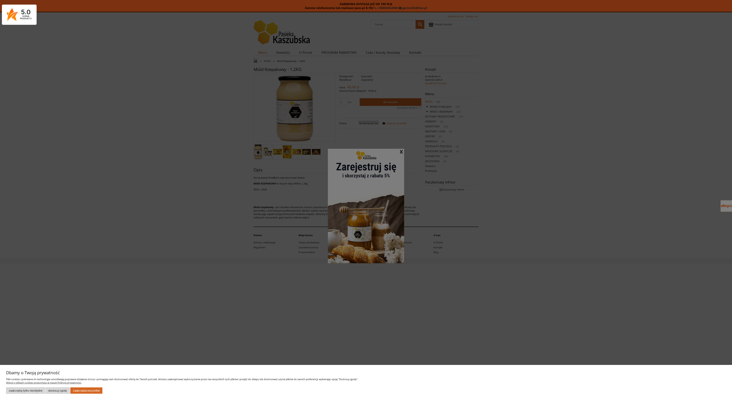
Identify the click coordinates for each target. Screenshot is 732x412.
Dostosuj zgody (57, 390)
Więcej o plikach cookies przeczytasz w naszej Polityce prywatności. (44, 382)
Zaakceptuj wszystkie (86, 390)
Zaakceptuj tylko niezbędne (26, 390)
